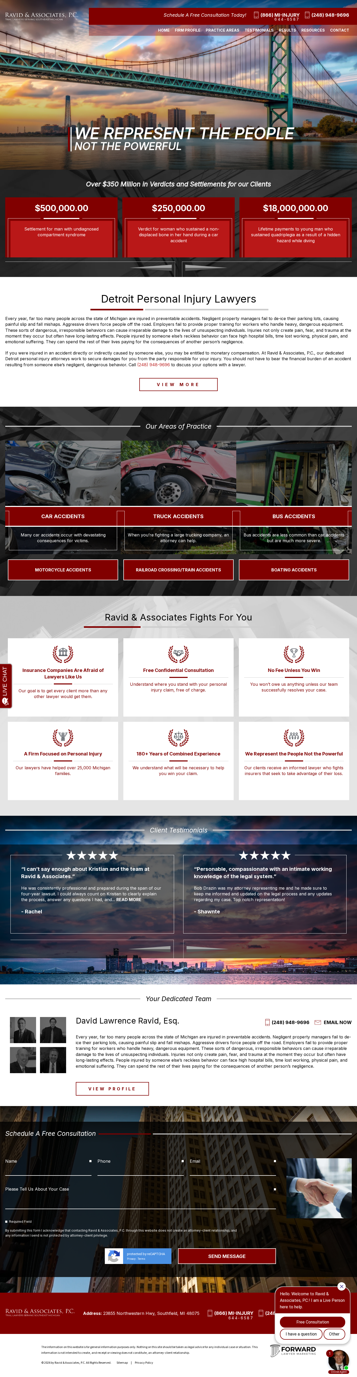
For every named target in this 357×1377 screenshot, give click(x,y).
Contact (339, 30)
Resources (313, 30)
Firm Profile (187, 30)
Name (11, 1161)
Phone (104, 1161)
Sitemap (122, 1363)
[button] (150, 268)
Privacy (131, 1258)
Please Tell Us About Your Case (37, 1189)
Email (195, 1161)
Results (287, 30)
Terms (141, 1258)
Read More (100, 892)
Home (164, 30)
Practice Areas (222, 30)
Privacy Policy (144, 1363)
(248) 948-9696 (330, 15)
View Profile (112, 1088)
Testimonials (259, 30)
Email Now (338, 1022)
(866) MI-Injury (280, 15)
